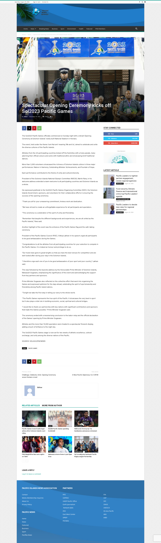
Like (136, 134)
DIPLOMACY (120, 183)
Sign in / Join (36, 2)
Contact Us (45, 2)
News (32, 29)
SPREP (65, 518)
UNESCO (107, 508)
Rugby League (78, 426)
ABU (105, 514)
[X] (142, 1)
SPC (105, 501)
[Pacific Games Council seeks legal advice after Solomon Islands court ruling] (34, 419)
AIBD (105, 518)
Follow (134, 138)
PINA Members (100, 29)
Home (26, 29)
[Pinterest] (34, 128)
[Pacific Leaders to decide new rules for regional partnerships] (109, 208)
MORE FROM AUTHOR (52, 405)
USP (105, 498)
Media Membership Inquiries (32, 498)
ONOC (106, 504)
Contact (25, 495)
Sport (62, 29)
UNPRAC (66, 498)
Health (81, 29)
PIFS (64, 495)
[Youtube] (145, 1)
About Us (25, 501)
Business (55, 29)
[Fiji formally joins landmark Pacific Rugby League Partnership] (86, 444)
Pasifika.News (27, 535)
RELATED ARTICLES (31, 405)
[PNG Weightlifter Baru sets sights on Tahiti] (34, 444)
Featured (89, 29)
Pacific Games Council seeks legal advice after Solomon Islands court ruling (33, 431)
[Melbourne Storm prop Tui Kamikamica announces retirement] (86, 419)
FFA (105, 495)
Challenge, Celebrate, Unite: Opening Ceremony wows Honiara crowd (39, 376)
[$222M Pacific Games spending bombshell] (60, 419)
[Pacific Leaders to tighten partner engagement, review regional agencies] (109, 180)
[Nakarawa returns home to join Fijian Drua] (60, 444)
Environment (71, 29)
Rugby (50, 451)
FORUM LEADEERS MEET (123, 199)
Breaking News (44, 29)
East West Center (69, 514)
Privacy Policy (27, 504)
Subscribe (134, 143)
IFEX (64, 511)
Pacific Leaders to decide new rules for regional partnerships (126, 207)
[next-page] (27, 461)
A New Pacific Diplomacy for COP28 (85, 375)
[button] (136, 29)
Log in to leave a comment (31, 474)
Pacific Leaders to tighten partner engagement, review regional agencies (127, 178)
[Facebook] (139, 1)
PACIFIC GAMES (32, 348)
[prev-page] (23, 461)
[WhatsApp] (39, 128)
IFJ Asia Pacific (109, 511)
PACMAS (66, 521)
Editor (26, 116)
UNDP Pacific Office (70, 501)
